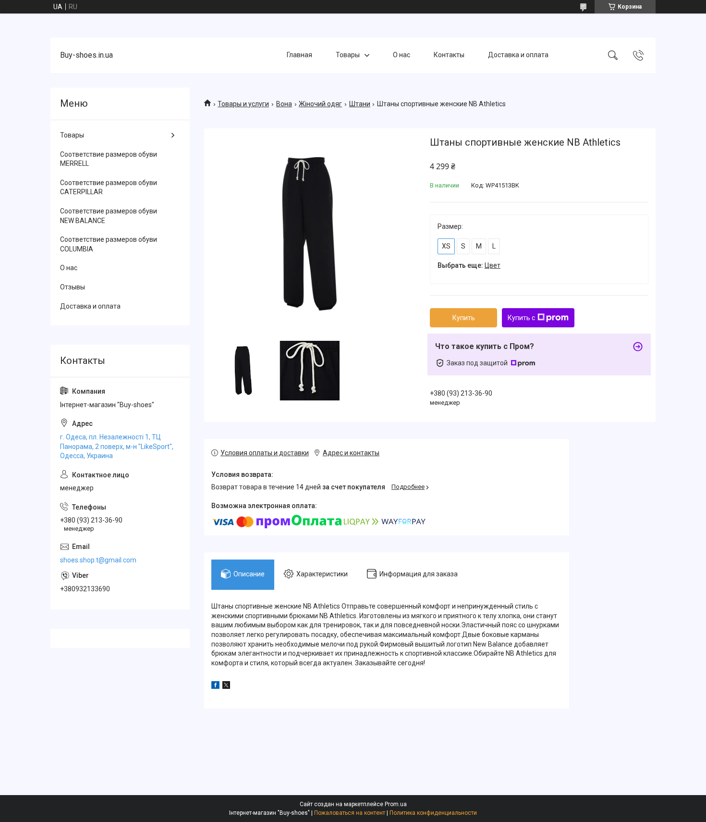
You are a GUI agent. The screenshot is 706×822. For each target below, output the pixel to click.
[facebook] (215, 686)
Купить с (521, 318)
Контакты (449, 55)
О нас (401, 55)
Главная (299, 55)
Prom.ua (396, 804)
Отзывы (72, 287)
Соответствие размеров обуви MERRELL (108, 159)
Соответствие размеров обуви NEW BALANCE (108, 215)
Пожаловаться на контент (349, 813)
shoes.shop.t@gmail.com (98, 560)
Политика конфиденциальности (433, 813)
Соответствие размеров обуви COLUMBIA (108, 244)
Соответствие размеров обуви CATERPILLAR (108, 187)
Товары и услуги (243, 104)
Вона (284, 104)
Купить (463, 318)
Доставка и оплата (518, 55)
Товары (348, 55)
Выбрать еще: (469, 265)
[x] (226, 686)
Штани (359, 104)
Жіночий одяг (320, 104)
